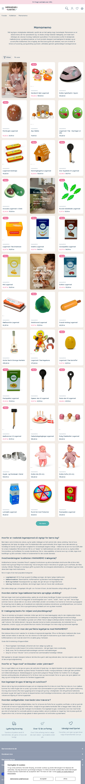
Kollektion (12, 16)
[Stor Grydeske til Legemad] (70, 152)
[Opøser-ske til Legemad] (42, 380)
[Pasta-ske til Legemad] (70, 380)
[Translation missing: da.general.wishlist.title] (77, 8)
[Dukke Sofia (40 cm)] (70, 456)
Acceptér (43, 779)
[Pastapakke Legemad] (14, 380)
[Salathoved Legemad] (42, 304)
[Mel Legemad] (14, 266)
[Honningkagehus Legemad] (42, 152)
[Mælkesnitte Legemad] (14, 304)
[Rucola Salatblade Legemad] (70, 190)
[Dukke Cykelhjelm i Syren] (70, 74)
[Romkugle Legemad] (14, 112)
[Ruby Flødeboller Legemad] (70, 418)
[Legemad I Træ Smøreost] (14, 228)
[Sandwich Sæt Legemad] (42, 74)
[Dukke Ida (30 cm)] (42, 456)
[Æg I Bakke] (42, 112)
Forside (4, 16)
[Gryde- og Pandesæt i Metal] (14, 456)
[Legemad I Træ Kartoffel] (70, 342)
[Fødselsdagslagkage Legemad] (42, 418)
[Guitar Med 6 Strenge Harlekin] (14, 342)
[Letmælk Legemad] (14, 493)
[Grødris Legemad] (42, 228)
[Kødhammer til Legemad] (14, 418)
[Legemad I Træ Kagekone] (42, 342)
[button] (32, 86)
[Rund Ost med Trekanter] (42, 493)
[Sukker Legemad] (70, 266)
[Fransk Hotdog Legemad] (70, 304)
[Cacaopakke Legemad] (70, 228)
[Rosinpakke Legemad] (70, 493)
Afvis (65, 779)
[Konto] (72, 8)
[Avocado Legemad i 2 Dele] (14, 190)
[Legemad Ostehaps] (14, 152)
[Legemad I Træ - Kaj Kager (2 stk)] (70, 112)
